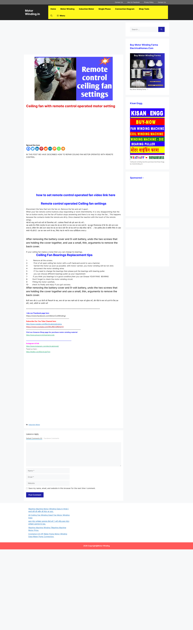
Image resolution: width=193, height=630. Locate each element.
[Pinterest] (41, 149)
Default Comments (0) (34, 438)
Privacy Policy (148, 2)
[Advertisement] (73, 38)
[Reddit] (46, 149)
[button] (51, 15)
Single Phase (105, 9)
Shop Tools (144, 9)
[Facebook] (28, 149)
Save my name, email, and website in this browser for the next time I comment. (61, 488)
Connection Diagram (124, 9)
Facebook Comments (51, 438)
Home (53, 9)
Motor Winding (67, 9)
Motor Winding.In (32, 12)
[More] (63, 149)
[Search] (161, 29)
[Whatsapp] (59, 149)
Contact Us (119, 2)
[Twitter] (33, 149)
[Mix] (54, 149)
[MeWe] (50, 149)
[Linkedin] (37, 149)
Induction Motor (86, 9)
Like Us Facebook (133, 2)
